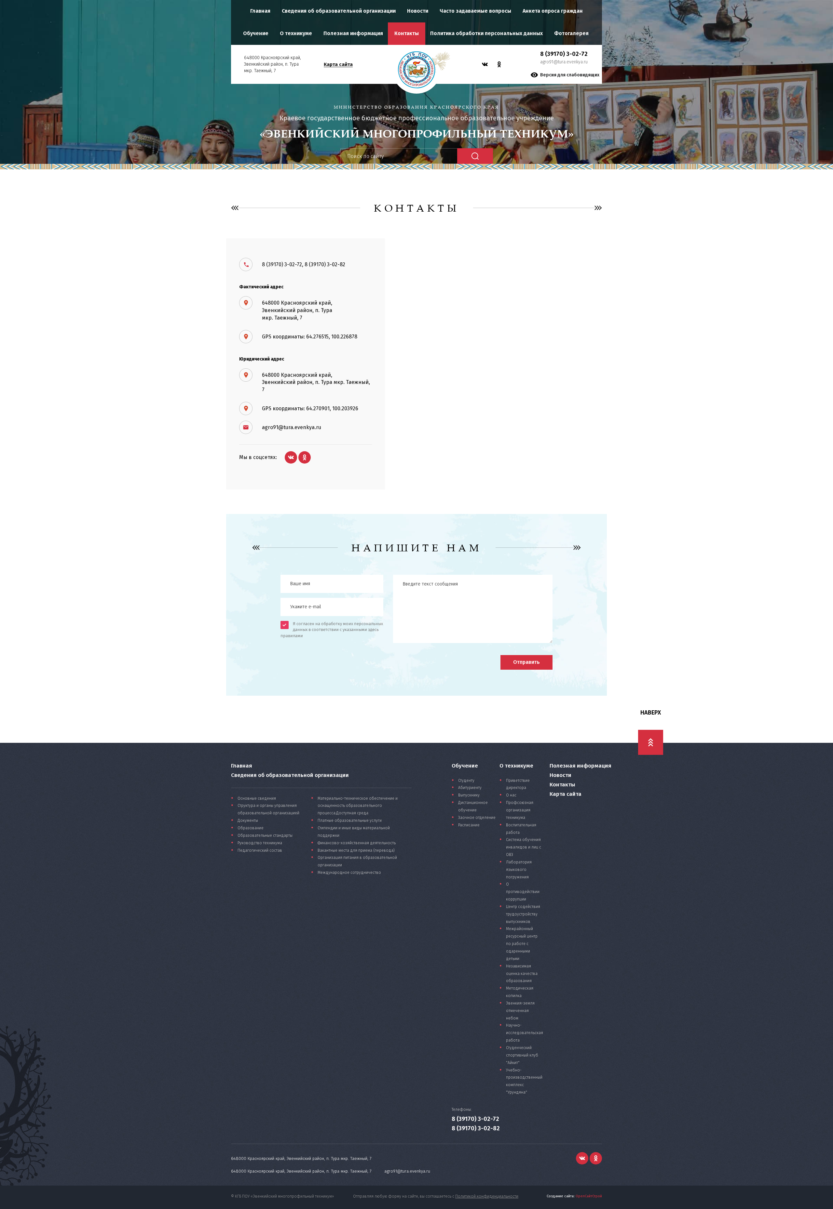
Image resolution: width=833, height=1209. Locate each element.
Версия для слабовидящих (569, 75)
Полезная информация (353, 33)
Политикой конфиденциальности (486, 1196)
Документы (248, 820)
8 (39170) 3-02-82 (476, 1128)
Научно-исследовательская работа (524, 1033)
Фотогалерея (571, 33)
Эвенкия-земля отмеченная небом (520, 1010)
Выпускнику (469, 795)
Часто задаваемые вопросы (475, 11)
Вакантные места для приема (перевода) (356, 850)
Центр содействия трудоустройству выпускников (523, 914)
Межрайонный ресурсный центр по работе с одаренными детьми (522, 943)
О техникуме (296, 33)
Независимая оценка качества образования (522, 973)
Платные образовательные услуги (350, 820)
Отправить (526, 662)
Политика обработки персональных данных (486, 33)
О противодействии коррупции (522, 891)
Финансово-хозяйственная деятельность (357, 843)
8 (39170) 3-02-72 (475, 1119)
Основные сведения (257, 798)
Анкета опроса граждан (553, 11)
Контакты (406, 33)
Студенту (466, 780)
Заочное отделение (477, 817)
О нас (511, 795)
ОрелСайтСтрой (589, 1196)
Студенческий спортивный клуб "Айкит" (522, 1055)
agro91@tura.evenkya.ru (564, 62)
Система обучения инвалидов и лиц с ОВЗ (523, 847)
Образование (251, 828)
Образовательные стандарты (265, 835)
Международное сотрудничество (349, 872)
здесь (373, 629)
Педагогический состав (260, 850)
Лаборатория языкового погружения (519, 869)
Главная (260, 11)
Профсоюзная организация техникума (519, 810)
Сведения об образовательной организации (339, 11)
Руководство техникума (260, 843)
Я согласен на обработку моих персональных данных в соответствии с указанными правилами (331, 629)
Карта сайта (338, 64)
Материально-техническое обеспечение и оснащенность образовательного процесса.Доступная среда (358, 806)
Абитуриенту (470, 787)
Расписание (469, 825)
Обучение (255, 33)
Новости (417, 11)
